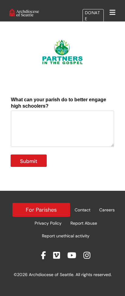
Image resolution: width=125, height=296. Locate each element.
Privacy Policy (48, 223)
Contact (82, 210)
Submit (28, 161)
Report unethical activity (66, 236)
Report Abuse (83, 223)
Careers (107, 210)
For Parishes (41, 209)
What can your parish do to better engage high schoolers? (58, 103)
